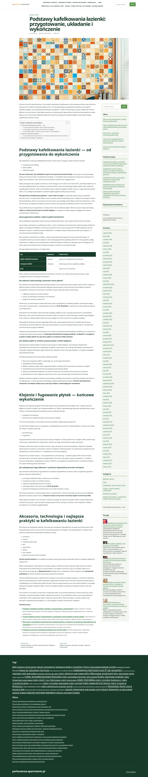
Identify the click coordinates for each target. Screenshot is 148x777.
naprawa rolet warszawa (24, 673)
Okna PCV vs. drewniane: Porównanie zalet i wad (111, 134)
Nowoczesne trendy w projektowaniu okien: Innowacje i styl (31, 707)
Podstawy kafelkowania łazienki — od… (33, 125)
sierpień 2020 (107, 390)
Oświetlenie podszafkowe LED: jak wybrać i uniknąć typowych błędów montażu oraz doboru (115, 525)
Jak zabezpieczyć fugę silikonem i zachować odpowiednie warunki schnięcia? (46, 136)
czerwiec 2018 (107, 438)
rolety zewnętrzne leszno (32, 687)
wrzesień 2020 (107, 387)
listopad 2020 (107, 380)
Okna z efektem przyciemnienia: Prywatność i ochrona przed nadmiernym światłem (39, 737)
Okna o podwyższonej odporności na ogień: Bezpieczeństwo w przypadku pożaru (115, 127)
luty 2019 (106, 419)
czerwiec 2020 (107, 396)
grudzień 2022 (107, 313)
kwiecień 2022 (107, 326)
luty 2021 (106, 371)
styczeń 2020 (107, 412)
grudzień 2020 (107, 377)
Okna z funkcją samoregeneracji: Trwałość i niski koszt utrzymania (33, 726)
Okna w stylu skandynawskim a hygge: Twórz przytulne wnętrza (33, 759)
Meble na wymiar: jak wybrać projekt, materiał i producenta (75, 645)
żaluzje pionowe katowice (41, 692)
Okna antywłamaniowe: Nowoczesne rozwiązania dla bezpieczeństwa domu (37, 756)
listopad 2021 (107, 342)
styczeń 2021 (107, 374)
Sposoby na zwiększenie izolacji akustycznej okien (28, 762)
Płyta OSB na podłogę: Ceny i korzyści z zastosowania (114, 544)
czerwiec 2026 (107, 239)
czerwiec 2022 (107, 319)
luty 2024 (106, 281)
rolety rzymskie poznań (36, 683)
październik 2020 (108, 383)
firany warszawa (92, 666)
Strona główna (131, 772)
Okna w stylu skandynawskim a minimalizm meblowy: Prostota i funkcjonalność (113, 141)
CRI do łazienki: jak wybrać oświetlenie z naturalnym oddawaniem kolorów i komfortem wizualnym (114, 194)
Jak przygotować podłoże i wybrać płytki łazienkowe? (39, 127)
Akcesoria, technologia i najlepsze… (32, 138)
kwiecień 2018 (107, 444)
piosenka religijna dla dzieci (48, 673)
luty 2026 (106, 252)
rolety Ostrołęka (86, 680)
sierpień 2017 (107, 454)
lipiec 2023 (106, 294)
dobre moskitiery (75, 666)
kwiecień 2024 (107, 275)
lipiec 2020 (106, 393)
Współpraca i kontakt (50, 2)
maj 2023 (106, 300)
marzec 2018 (107, 447)
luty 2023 (106, 310)
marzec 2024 (107, 278)
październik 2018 (108, 425)
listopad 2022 (107, 316)
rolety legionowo (69, 680)
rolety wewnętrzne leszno (96, 683)
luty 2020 (106, 409)
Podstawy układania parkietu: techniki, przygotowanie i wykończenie (48, 609)
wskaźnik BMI (18, 689)
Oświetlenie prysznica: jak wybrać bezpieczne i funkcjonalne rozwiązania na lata (114, 179)
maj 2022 (106, 323)
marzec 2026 (107, 249)
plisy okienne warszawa (71, 673)
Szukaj (132, 4)
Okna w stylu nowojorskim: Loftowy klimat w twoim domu (114, 120)
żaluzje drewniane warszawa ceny (83, 689)
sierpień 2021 (107, 351)
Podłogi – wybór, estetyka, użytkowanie (78, 6)
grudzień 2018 (107, 422)
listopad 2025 (107, 259)
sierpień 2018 (107, 431)
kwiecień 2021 (107, 364)
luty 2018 (106, 451)
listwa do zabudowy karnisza (34, 670)
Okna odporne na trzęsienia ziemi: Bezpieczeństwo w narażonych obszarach (37, 751)
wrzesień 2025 (107, 262)
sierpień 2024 (107, 265)
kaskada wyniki (107, 666)
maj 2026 (106, 243)
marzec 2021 (107, 367)
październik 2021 (108, 345)
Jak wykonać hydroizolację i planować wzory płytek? (39, 129)
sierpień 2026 (107, 233)
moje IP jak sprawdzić (110, 670)
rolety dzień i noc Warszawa (46, 680)
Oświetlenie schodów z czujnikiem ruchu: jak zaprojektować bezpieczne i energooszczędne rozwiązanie (115, 164)
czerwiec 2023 (107, 297)
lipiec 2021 (106, 355)
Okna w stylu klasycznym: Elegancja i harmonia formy (29, 701)
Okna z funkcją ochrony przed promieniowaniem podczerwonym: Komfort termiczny (39, 710)
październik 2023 (108, 284)
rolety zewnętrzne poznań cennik (57, 686)
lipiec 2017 (106, 457)
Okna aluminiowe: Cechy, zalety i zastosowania (27, 720)
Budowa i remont (97, 6)
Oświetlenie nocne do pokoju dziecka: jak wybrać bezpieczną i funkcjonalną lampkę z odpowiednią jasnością (115, 171)
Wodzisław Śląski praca (120, 686)
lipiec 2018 (106, 435)
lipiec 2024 (106, 268)
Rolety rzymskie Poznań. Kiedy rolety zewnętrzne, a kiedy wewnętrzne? (35, 753)
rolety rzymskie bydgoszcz (108, 680)
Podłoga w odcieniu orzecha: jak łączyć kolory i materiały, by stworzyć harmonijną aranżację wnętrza (114, 585)
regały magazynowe (18, 677)
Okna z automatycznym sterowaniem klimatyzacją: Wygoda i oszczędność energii (38, 715)
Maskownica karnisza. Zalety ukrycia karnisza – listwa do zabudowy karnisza (37, 729)
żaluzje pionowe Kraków (68, 692)
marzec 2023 (107, 307)
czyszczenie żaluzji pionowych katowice (44, 666)
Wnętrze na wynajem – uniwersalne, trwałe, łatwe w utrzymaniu (114, 498)
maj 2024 (106, 271)
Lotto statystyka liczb (55, 670)
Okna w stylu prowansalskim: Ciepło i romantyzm (28, 734)
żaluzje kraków (19, 692)
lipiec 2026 (106, 236)
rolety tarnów (75, 683)
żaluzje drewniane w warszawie (116, 689)
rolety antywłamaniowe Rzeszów (43, 676)
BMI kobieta (18, 667)
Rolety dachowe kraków (110, 676)
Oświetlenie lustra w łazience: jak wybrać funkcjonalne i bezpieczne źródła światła (114, 186)
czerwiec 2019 (107, 415)
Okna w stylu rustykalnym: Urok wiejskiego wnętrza (29, 704)
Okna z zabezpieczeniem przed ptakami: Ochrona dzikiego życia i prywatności (37, 740)
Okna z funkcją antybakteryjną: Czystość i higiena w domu (31, 712)
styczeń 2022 (107, 335)
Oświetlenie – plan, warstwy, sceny (52, 6)
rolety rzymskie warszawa (56, 683)
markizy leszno (67, 670)
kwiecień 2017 (107, 463)
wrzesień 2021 (107, 348)
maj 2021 (106, 361)
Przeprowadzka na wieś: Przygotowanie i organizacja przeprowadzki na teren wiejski (53, 617)
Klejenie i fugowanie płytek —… (31, 134)
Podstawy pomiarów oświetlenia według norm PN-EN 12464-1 (45, 630)
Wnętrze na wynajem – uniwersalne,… (85, 2)
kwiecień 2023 (107, 303)
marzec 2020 (107, 406)
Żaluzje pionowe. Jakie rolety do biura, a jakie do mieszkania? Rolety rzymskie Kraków (39, 748)
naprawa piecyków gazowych (128, 670)
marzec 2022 (107, 329)
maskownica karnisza (85, 670)
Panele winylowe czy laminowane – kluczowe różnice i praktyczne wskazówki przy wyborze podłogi (115, 605)
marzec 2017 (107, 467)
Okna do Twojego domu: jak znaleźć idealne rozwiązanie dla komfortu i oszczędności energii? (42, 745)
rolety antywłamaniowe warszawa (79, 676)
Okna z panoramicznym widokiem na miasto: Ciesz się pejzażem (33, 718)
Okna (99, 2)
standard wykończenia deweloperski (83, 686)
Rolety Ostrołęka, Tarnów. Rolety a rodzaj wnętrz (28, 723)
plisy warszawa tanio (123, 673)
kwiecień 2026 (107, 246)
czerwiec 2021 (107, 358)
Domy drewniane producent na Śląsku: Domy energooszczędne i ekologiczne (114, 560)
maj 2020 (106, 399)
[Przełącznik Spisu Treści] (66, 122)
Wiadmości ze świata (65, 2)
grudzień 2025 (107, 255)
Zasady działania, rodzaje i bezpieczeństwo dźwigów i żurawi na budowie (38, 645)
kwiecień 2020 (107, 403)
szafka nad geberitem (101, 686)
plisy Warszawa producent (99, 673)
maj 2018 (106, 441)
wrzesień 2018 (107, 428)
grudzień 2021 (107, 339)
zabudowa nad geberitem (57, 690)
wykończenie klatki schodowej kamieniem (37, 690)
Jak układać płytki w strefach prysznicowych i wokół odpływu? (41, 131)
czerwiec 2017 (107, 460)
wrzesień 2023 (107, 287)
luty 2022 (106, 332)
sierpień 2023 (107, 291)
